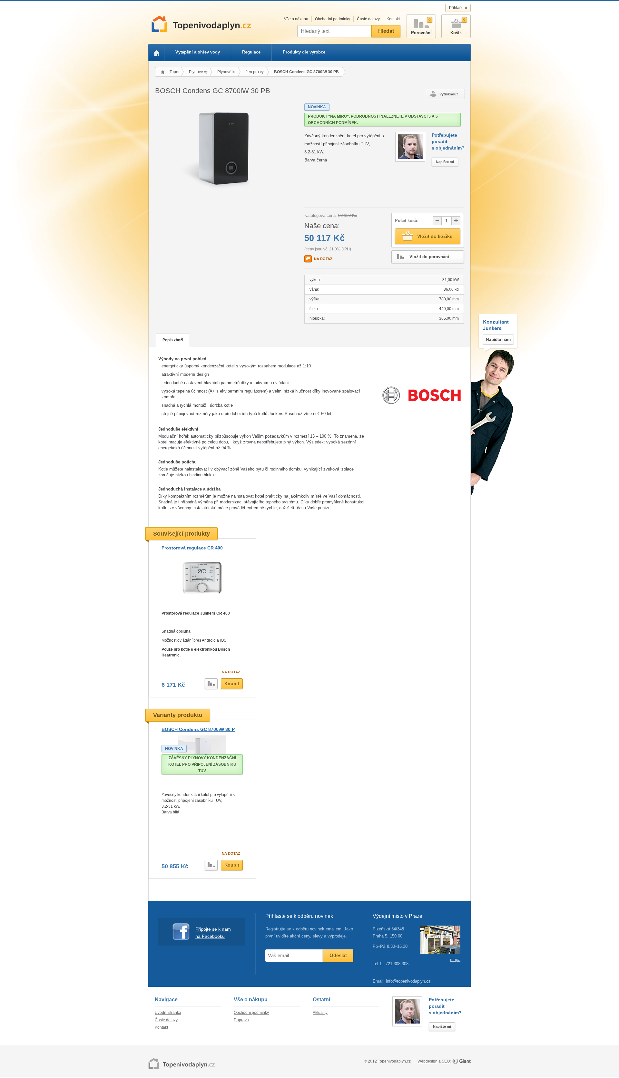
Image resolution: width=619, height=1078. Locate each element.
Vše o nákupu (296, 19)
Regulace (251, 52)
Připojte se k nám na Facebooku (213, 933)
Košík (458, 26)
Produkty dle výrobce (304, 52)
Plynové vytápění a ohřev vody (200, 72)
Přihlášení (458, 7)
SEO (446, 1061)
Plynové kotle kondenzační (229, 72)
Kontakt (393, 19)
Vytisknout (448, 94)
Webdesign (427, 1061)
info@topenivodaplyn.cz (408, 981)
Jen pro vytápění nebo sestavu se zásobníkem (257, 72)
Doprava (241, 1020)
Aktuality (320, 1012)
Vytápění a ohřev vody (197, 52)
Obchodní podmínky (332, 19)
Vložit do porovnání (429, 256)
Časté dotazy (368, 19)
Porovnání (421, 26)
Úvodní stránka (168, 1012)
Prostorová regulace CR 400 (192, 547)
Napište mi (445, 162)
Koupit (231, 683)
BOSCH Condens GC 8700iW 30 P (198, 729)
